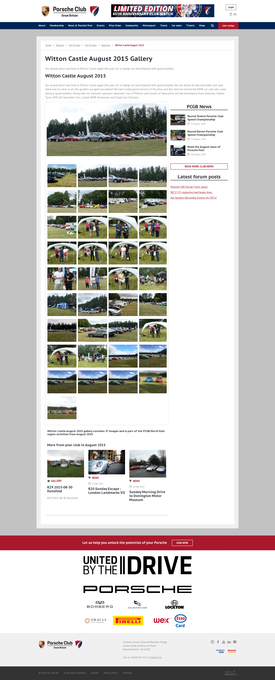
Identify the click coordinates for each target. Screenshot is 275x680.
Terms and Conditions (74, 672)
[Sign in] (231, 7)
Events (101, 25)
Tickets (190, 25)
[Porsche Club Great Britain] (70, 11)
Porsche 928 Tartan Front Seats (189, 187)
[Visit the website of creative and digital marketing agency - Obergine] (230, 673)
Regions (60, 45)
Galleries (105, 45)
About (41, 25)
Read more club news (199, 166)
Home (48, 45)
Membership (57, 25)
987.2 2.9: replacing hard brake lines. (191, 192)
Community (131, 25)
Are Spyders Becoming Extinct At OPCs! (193, 197)
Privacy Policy (111, 672)
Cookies (95, 672)
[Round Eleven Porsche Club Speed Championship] (177, 135)
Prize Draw (115, 25)
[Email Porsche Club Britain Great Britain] (234, 641)
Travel (163, 25)
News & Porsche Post (80, 25)
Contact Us (156, 657)
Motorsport (149, 25)
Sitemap (127, 672)
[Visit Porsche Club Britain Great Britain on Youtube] (223, 641)
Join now (182, 543)
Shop (202, 25)
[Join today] (228, 25)
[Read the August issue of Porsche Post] (177, 150)
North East (74, 45)
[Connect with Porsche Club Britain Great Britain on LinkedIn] (229, 641)
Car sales (177, 25)
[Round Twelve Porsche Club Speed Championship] (177, 120)
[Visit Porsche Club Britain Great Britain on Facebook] (218, 641)
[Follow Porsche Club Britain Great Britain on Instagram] (212, 641)
